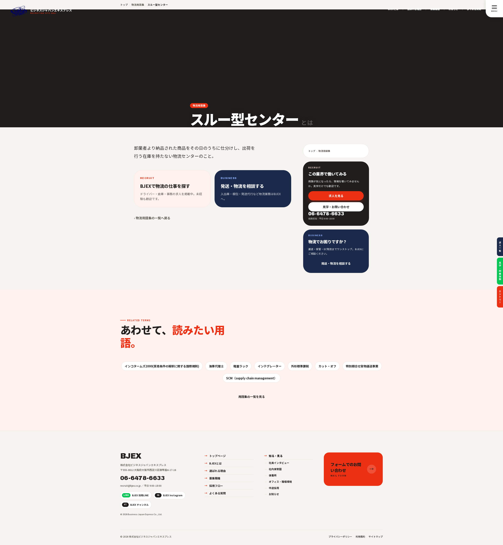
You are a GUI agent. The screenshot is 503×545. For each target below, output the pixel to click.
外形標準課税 (300, 366)
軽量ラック (240, 366)
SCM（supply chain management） (251, 378)
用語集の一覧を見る (251, 397)
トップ (311, 150)
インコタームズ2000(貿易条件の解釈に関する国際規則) (162, 366)
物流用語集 (199, 105)
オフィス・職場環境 (278, 482)
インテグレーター (269, 366)
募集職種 (435, 9)
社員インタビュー (277, 463)
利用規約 (360, 536)
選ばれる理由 (414, 9)
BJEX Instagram (170, 495)
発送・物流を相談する (336, 263)
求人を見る (336, 196)
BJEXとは (393, 9)
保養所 (270, 475)
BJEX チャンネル (136, 504)
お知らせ (453, 9)
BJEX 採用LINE (136, 495)
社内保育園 (273, 469)
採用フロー (214, 486)
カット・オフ (327, 366)
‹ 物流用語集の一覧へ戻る (152, 218)
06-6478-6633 (142, 478)
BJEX (130, 456)
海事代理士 (216, 366)
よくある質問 (474, 9)
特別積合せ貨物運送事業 (362, 366)
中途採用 (272, 488)
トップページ (215, 456)
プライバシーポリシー (340, 536)
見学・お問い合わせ (336, 207)
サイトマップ (376, 536)
